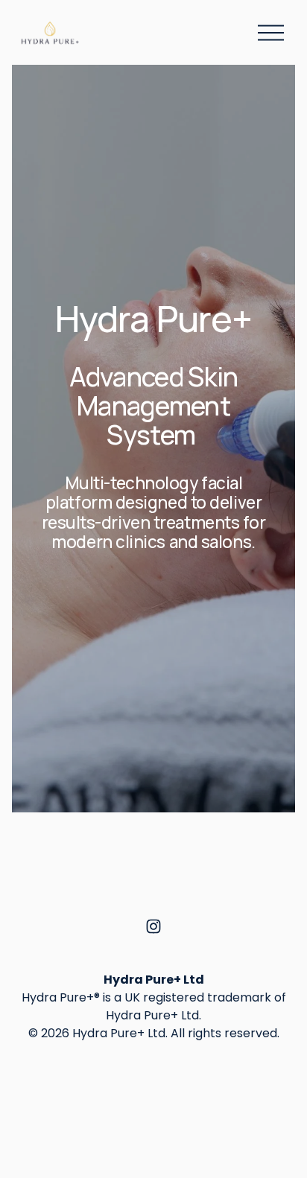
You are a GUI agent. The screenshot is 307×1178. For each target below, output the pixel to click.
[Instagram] (153, 926)
